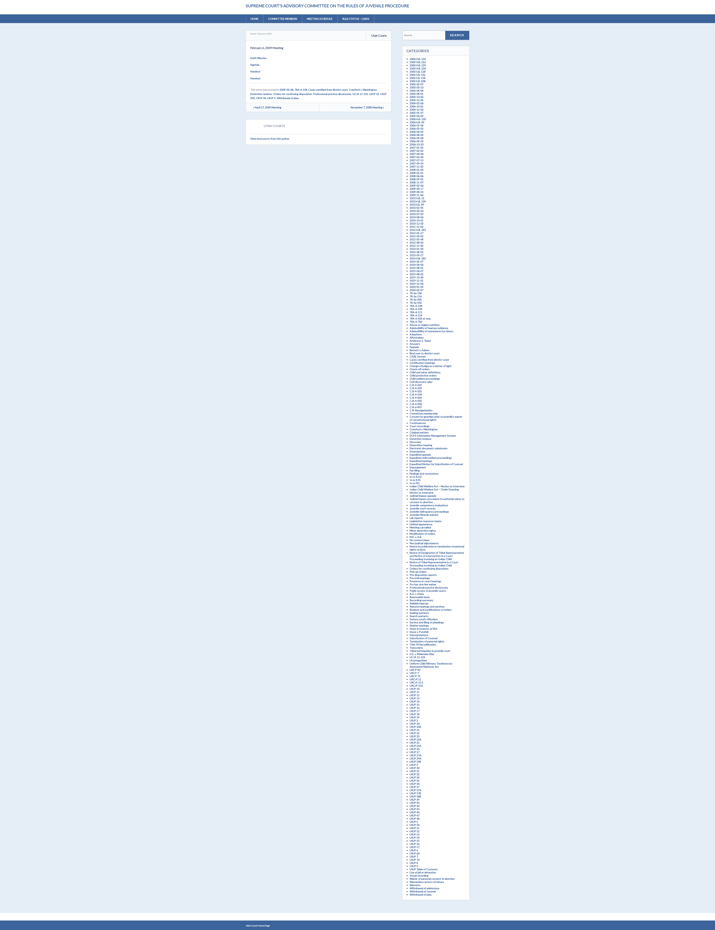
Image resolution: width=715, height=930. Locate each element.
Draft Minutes (258, 58)
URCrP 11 (415, 679)
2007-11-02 (416, 166)
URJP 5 (414, 821)
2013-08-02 (416, 252)
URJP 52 (415, 831)
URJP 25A (415, 745)
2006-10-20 (416, 144)
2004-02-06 (416, 103)
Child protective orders (423, 375)
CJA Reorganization (421, 410)
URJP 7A (415, 859)
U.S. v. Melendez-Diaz (422, 654)
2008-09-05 (416, 179)
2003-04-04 (416, 90)
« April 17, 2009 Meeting (267, 107)
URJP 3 (414, 764)
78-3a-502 (416, 302)
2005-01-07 (416, 112)
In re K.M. (415, 479)
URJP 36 (261, 98)
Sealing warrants (419, 612)
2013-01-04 (416, 248)
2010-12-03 (416, 223)
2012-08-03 (416, 242)
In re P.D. (415, 483)
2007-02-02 (416, 150)
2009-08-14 (416, 191)
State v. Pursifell (419, 631)
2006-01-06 (416, 125)
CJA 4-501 (416, 391)
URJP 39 (415, 799)
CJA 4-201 (416, 385)
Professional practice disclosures (332, 94)
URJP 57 (415, 847)
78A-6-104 (301, 89)
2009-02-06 (286, 89)
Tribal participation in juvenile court (430, 650)
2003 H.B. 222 (418, 62)
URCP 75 (415, 676)
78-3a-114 (416, 296)
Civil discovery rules (421, 381)
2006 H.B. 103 (418, 119)
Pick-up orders (418, 571)
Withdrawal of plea (287, 98)
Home (254, 18)
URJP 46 (415, 812)
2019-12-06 (416, 283)
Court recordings (420, 426)
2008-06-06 (416, 176)
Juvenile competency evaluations (429, 505)
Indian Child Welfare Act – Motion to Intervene (437, 486)
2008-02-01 (416, 172)
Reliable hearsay (419, 603)
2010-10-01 (416, 220)
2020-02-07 (416, 290)
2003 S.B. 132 (417, 74)
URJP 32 (415, 774)
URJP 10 (415, 688)
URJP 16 (415, 707)
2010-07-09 (416, 214)
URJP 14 (415, 701)
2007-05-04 (416, 157)
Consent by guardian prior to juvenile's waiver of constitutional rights (436, 418)
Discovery (415, 441)
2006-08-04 (416, 134)
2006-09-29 (416, 141)
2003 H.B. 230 (418, 68)
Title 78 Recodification (423, 644)
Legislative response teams (425, 521)
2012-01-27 (416, 233)
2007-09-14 (416, 163)
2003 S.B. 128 (417, 71)
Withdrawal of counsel (423, 891)
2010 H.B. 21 (417, 198)
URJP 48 (415, 818)
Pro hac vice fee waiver (423, 584)
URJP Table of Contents (424, 869)
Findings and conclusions (424, 473)
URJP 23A (415, 739)
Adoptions (416, 334)
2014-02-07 (416, 261)
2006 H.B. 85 (417, 122)
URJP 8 (414, 862)
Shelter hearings (419, 625)
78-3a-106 (416, 293)
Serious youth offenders (424, 619)
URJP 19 (415, 717)
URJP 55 (415, 840)
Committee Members (282, 18)
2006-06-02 (416, 131)
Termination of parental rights (427, 641)
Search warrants (419, 616)
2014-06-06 (416, 264)
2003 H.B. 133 (418, 59)
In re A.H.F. (416, 476)
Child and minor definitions (425, 372)
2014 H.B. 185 (418, 258)
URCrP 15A (416, 685)
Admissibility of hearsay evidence (429, 328)
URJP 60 (415, 853)
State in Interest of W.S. (424, 628)
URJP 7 (414, 856)
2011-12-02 (416, 226)
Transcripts (416, 647)
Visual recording (419, 875)
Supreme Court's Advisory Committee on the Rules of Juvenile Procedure (327, 5)
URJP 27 (415, 752)
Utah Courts (379, 35)
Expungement (418, 467)
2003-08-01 (416, 93)
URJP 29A (415, 758)
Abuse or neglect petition (425, 324)
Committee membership (424, 413)
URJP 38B (415, 796)
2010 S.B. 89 (417, 204)
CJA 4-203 (416, 388)
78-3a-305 (416, 299)
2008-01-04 (416, 169)
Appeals (414, 347)
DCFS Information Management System (433, 435)
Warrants (415, 885)
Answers (415, 343)
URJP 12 (415, 695)
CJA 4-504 (416, 394)
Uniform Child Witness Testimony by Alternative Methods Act (431, 665)
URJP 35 (415, 780)
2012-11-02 (416, 245)
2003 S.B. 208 (417, 81)
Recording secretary (421, 600)
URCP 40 (415, 669)
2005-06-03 (416, 115)
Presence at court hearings (425, 581)
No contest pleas (420, 540)
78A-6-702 (416, 321)
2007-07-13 (416, 160)
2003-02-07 (416, 84)
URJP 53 (415, 834)
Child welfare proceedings (425, 378)
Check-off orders (420, 369)
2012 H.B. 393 (418, 229)
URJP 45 (415, 809)
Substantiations (419, 635)
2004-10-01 (416, 106)
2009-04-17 (416, 188)
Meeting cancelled (420, 527)
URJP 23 (415, 736)
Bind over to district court (425, 353)
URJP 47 (415, 815)
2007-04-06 (416, 153)
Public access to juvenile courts (428, 590)
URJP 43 (415, 802)
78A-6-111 (416, 312)
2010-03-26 (416, 210)
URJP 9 (271, 98)
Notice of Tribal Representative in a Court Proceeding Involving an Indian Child (434, 564)
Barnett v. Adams (420, 350)
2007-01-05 (416, 147)
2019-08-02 (416, 274)
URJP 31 (415, 771)
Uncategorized (418, 660)
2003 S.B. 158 (417, 78)
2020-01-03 (416, 286)
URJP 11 (415, 692)
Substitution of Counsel (424, 638)
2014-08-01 (416, 267)
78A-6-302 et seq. (420, 318)
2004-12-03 (416, 109)
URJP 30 (415, 768)
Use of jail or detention (423, 872)
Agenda (254, 64)
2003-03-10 (416, 87)
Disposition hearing (421, 445)
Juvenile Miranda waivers (424, 514)
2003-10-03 (416, 96)
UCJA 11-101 (360, 94)
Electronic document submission (428, 448)
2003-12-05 (416, 100)
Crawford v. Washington (363, 89)
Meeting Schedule (320, 18)
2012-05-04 (416, 239)
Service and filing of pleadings (427, 622)
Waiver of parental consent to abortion (432, 878)
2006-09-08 (416, 138)
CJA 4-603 (416, 397)
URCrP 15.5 (416, 682)
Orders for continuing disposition (292, 94)
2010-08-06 (416, 217)
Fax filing (415, 470)
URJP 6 (414, 850)
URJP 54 (415, 837)
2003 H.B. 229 (418, 65)
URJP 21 (415, 730)
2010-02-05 (416, 207)
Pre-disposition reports (423, 574)
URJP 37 (415, 786)
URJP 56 (415, 843)
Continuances (418, 423)
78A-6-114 (416, 315)
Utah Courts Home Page (258, 925)
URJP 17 (415, 711)
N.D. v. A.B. (416, 536)
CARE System (418, 356)
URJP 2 (414, 720)
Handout (255, 71)
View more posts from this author (269, 138)
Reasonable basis (420, 597)
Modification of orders (422, 533)
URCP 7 (414, 673)
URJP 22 (415, 733)
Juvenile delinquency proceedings (429, 511)
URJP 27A (415, 755)
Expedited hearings (421, 460)
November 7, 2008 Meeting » (367, 107)
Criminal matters (419, 432)
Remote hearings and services (427, 606)
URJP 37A (415, 790)
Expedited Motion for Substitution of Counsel (436, 464)
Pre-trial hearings (420, 578)
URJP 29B (415, 761)
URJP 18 (415, 714)
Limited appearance (421, 524)
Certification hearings (422, 362)
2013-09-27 (416, 255)
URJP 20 (415, 723)
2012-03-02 (416, 236)
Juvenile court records (423, 508)
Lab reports (416, 517)
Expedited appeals (420, 454)
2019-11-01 (416, 280)
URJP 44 (415, 805)
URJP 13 (415, 698)
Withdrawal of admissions (424, 888)
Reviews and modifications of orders (431, 609)
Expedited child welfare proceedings (431, 457)
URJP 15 (415, 704)
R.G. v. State (417, 593)
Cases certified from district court (328, 89)
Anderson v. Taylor (420, 340)
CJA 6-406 (416, 404)
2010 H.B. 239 (418, 201)
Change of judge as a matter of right (431, 366)
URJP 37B (415, 793)
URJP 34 (415, 777)
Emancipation (417, 451)
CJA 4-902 (416, 400)
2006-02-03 (416, 128)
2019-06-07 (416, 271)
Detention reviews (261, 94)
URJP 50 (415, 824)
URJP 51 (415, 828)
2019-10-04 (416, 277)
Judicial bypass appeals (423, 495)
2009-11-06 (416, 195)
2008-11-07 (416, 182)
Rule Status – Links (355, 18)
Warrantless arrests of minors (427, 881)
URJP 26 (415, 749)
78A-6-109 (416, 309)
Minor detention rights (423, 530)
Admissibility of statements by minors (431, 331)
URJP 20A (415, 726)
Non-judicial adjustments (424, 543)
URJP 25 (374, 94)
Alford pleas (417, 337)
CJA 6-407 (416, 407)
